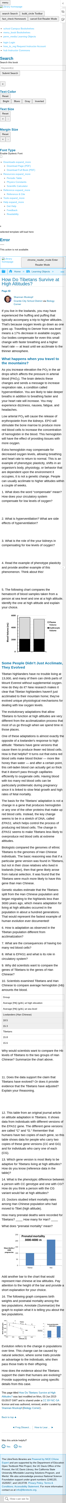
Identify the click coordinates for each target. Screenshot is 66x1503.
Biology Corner (31, 1408)
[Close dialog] (2, 244)
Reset (5, 96)
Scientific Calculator (17, 186)
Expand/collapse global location (62, 270)
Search (7, 1499)
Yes (8, 1446)
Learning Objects (41, 271)
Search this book (9, 62)
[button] (12, 210)
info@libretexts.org (26, 1489)
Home (17, 271)
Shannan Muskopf (23, 297)
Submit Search (10, 73)
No (20, 1446)
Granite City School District (28, 301)
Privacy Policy (35, 1483)
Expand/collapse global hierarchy (5, 271)
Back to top (8, 1417)
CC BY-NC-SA (51, 1400)
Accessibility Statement (26, 1486)
